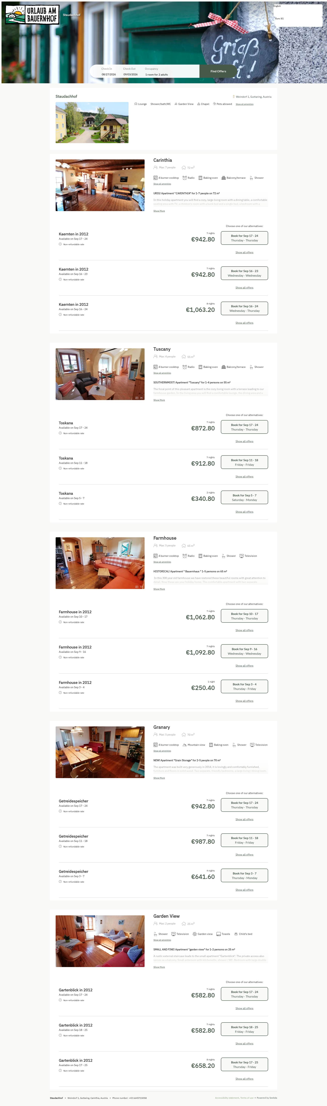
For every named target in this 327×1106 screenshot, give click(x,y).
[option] (298, 10)
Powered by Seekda (267, 1097)
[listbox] (298, 10)
